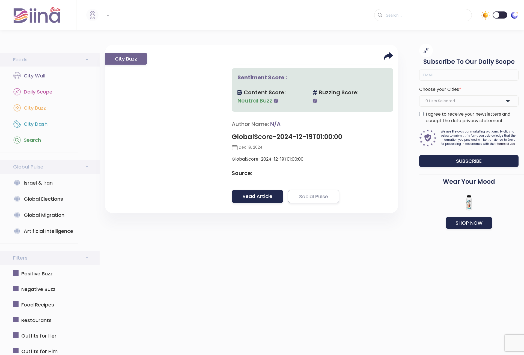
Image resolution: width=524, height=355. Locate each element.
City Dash (35, 124)
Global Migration (44, 215)
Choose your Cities (439, 89)
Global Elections (43, 198)
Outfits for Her (38, 335)
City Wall (34, 75)
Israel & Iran (38, 182)
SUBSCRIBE (469, 161)
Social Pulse (313, 196)
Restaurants (36, 320)
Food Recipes (37, 304)
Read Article (257, 196)
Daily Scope (38, 91)
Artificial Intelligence (48, 231)
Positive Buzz (37, 273)
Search (32, 140)
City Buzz (35, 107)
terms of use (506, 144)
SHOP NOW (469, 222)
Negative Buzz (38, 289)
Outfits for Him (39, 351)
